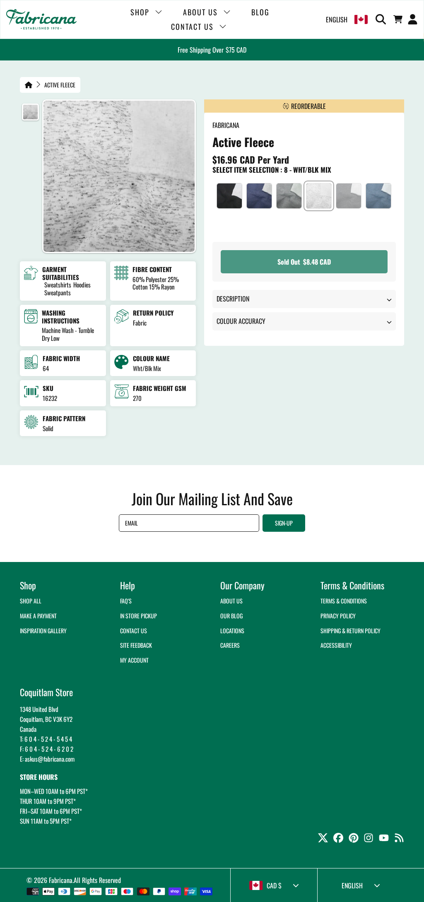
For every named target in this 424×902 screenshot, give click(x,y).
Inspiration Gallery (43, 630)
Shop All (30, 600)
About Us (231, 600)
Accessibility (336, 645)
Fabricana (60, 880)
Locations (232, 630)
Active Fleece (59, 85)
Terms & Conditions (343, 600)
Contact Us (133, 630)
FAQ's (126, 600)
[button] (382, 19)
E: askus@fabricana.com (47, 758)
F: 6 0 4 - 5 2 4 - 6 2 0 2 (46, 748)
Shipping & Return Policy (350, 630)
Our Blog (231, 615)
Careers (230, 645)
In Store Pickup (138, 615)
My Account (134, 660)
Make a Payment (38, 615)
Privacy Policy (338, 615)
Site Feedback (136, 645)
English (336, 19)
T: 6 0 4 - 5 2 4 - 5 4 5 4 (46, 738)
